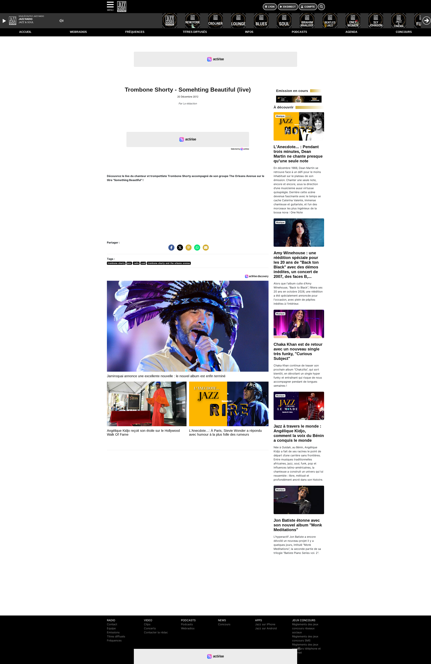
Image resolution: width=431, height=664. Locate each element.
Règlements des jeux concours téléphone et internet (306, 648)
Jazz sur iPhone (265, 624)
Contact (112, 624)
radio (136, 263)
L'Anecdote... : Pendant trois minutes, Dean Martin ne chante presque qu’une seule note (298, 153)
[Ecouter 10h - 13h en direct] (299, 99)
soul (143, 263)
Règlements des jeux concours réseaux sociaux (305, 628)
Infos (249, 31)
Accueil (25, 31)
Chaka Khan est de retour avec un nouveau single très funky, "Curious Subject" (298, 351)
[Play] (5, 21)
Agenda (351, 31)
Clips (147, 624)
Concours (404, 31)
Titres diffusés (195, 31)
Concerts (150, 628)
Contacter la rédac (156, 632)
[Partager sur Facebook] (170, 249)
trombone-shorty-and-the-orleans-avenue (169, 263)
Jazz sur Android (266, 628)
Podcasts (299, 31)
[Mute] (61, 20)
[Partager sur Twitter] (179, 249)
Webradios (78, 31)
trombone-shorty (116, 263)
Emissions (113, 632)
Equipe (111, 628)
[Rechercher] (321, 6)
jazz (129, 263)
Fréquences (134, 31)
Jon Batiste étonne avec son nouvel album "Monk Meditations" (298, 525)
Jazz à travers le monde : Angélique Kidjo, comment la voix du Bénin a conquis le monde (299, 433)
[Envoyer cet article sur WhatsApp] (196, 249)
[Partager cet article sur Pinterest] (188, 249)
